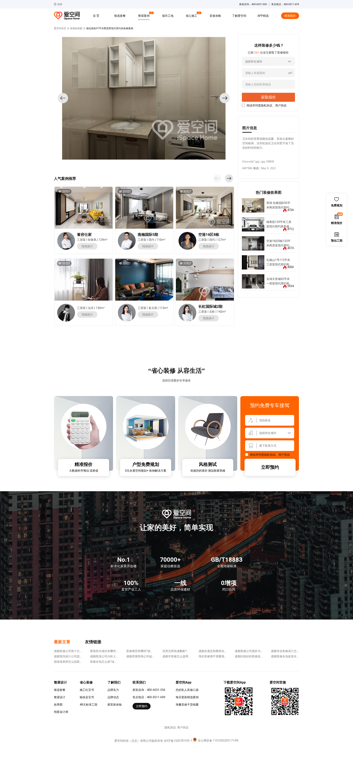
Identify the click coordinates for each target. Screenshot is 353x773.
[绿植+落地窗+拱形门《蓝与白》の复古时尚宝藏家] (144, 279)
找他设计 (87, 246)
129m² (103, 239)
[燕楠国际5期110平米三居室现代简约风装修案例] (144, 208)
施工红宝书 (87, 689)
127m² (221, 239)
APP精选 (263, 15)
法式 (91, 308)
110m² (160, 239)
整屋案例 (144, 15)
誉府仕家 (84, 234)
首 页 (96, 15)
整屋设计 (59, 697)
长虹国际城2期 (210, 306)
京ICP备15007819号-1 (178, 740)
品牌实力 (113, 689)
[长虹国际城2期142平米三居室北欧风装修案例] (205, 279)
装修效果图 (76, 28)
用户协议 (281, 105)
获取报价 (268, 97)
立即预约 (270, 467)
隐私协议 (266, 105)
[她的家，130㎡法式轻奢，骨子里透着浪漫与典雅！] (83, 279)
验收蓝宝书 (87, 697)
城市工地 (167, 15)
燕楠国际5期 (148, 234)
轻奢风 (92, 239)
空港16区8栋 (208, 234)
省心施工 (192, 15)
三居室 (81, 239)
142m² (221, 311)
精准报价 (290, 15)
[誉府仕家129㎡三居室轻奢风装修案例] (83, 208)
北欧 (212, 311)
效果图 (58, 704)
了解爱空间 (239, 15)
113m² (163, 308)
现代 (151, 239)
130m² (100, 308)
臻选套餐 (120, 15)
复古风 (153, 308)
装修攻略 (215, 15)
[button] (217, 178)
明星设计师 (61, 712)
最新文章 (62, 642)
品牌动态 (113, 697)
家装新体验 (114, 704)
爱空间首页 (60, 28)
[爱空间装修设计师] (66, 248)
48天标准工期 (88, 704)
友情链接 (93, 642)
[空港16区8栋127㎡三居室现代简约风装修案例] (205, 208)
